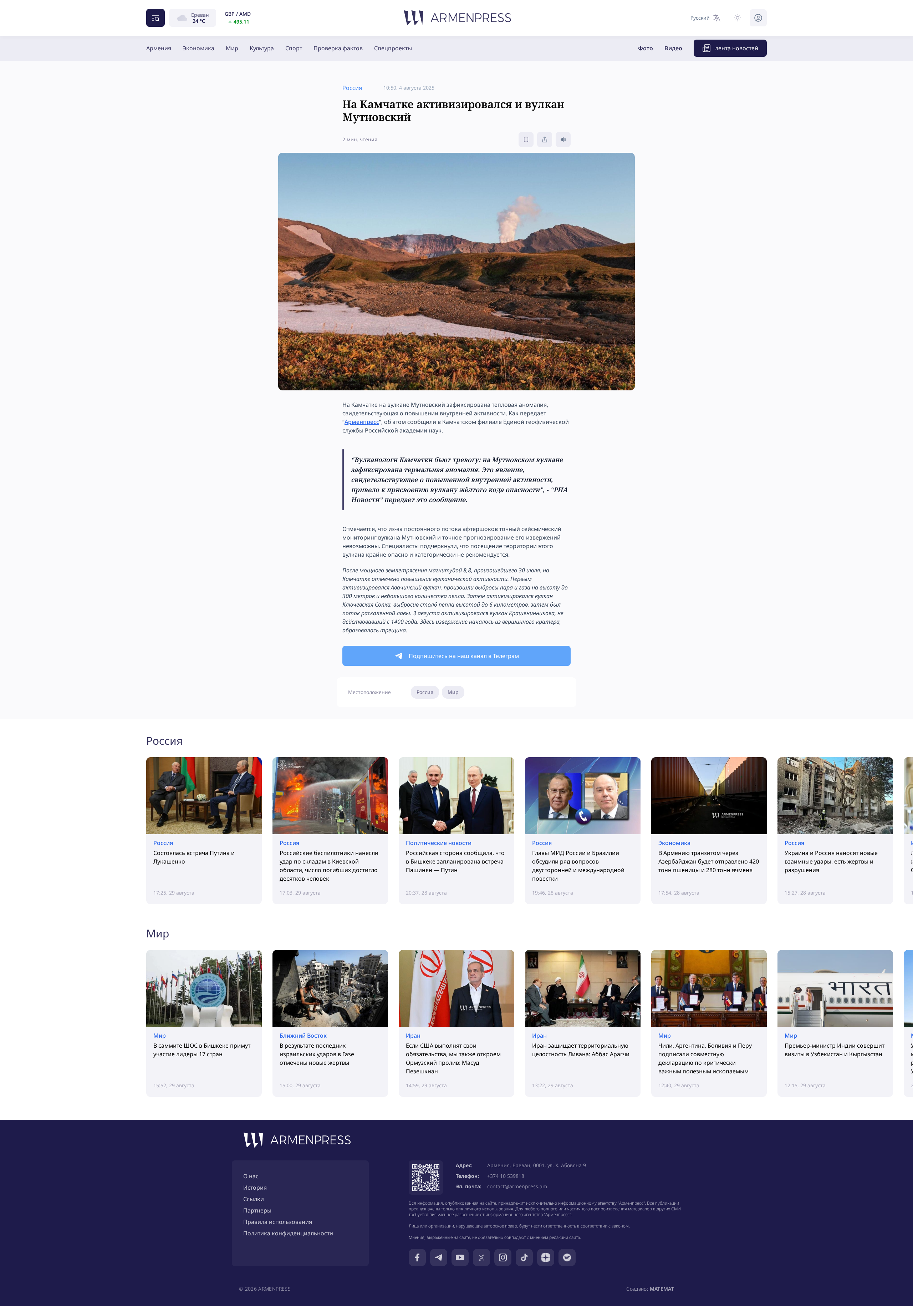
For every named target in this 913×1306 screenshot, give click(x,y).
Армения (158, 48)
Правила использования (277, 1222)
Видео (673, 48)
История (255, 1187)
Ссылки (253, 1199)
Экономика (198, 48)
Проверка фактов (338, 48)
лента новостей (736, 48)
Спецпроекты (393, 48)
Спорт (293, 48)
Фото (645, 48)
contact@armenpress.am (517, 1186)
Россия (425, 692)
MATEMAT (662, 1288)
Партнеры (257, 1210)
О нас (251, 1176)
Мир (232, 48)
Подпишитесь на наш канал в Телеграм (464, 656)
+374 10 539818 (505, 1176)
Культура (262, 48)
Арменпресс (362, 422)
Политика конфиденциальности (288, 1233)
